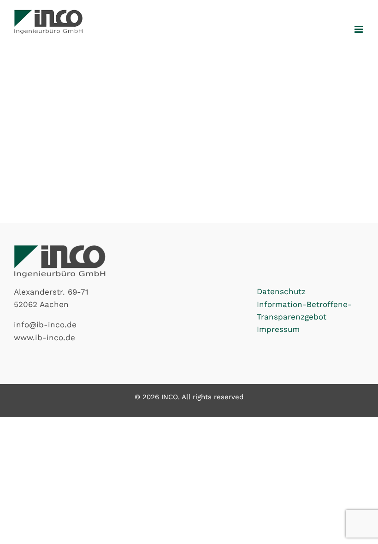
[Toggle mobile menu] (359, 29)
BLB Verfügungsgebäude (69, 77)
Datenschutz (281, 291)
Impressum (278, 329)
